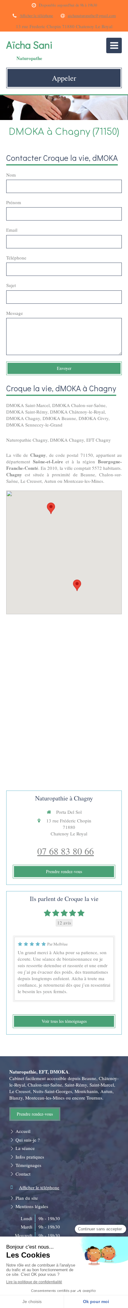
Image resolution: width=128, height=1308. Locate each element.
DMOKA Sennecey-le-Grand (34, 425)
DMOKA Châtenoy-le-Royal (77, 412)
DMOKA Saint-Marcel (28, 405)
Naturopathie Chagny (27, 440)
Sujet (11, 285)
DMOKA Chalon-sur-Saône (79, 405)
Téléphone (16, 258)
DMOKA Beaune (59, 418)
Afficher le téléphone (36, 15)
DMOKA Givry (93, 418)
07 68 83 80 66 (65, 851)
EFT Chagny (98, 440)
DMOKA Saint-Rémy (27, 412)
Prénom (13, 202)
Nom (11, 175)
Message (14, 313)
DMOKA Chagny (23, 418)
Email (11, 230)
